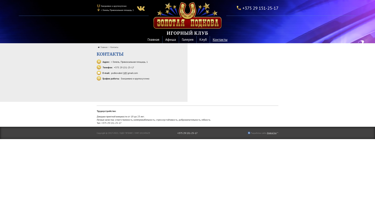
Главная (153, 39)
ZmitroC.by (272, 133)
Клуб (203, 39)
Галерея (188, 39)
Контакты (220, 39)
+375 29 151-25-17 (260, 8)
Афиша (170, 39)
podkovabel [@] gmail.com (124, 73)
